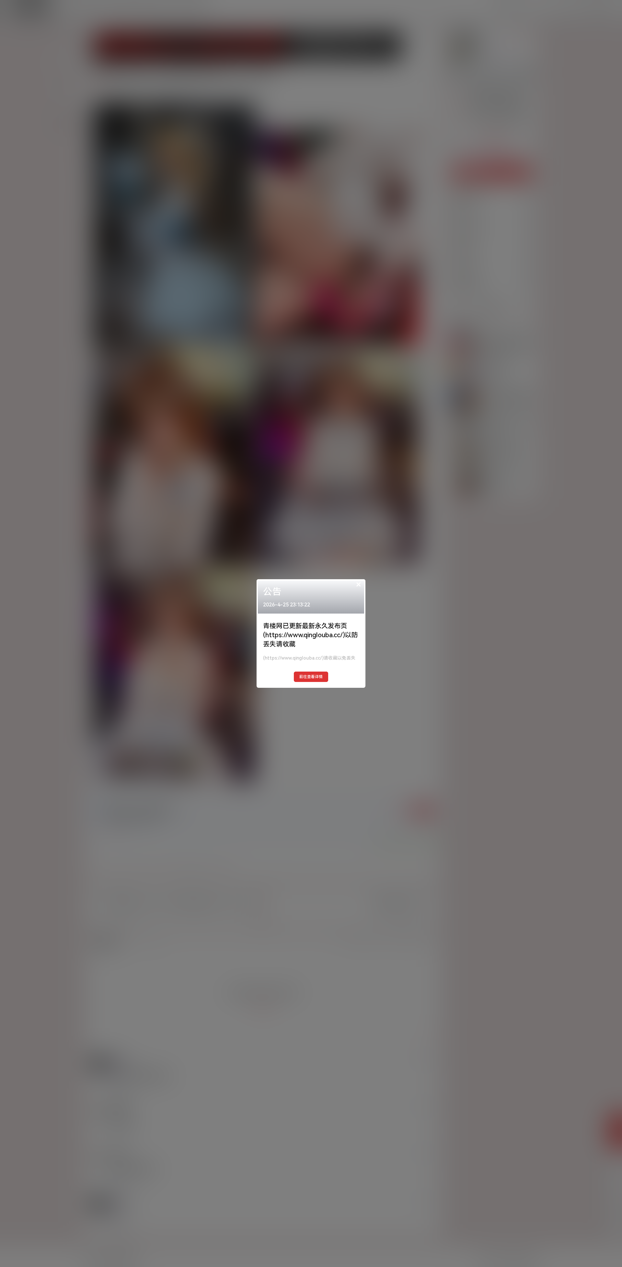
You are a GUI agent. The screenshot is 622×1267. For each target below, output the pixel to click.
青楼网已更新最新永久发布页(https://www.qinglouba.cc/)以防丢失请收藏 (310, 635)
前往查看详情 (311, 677)
